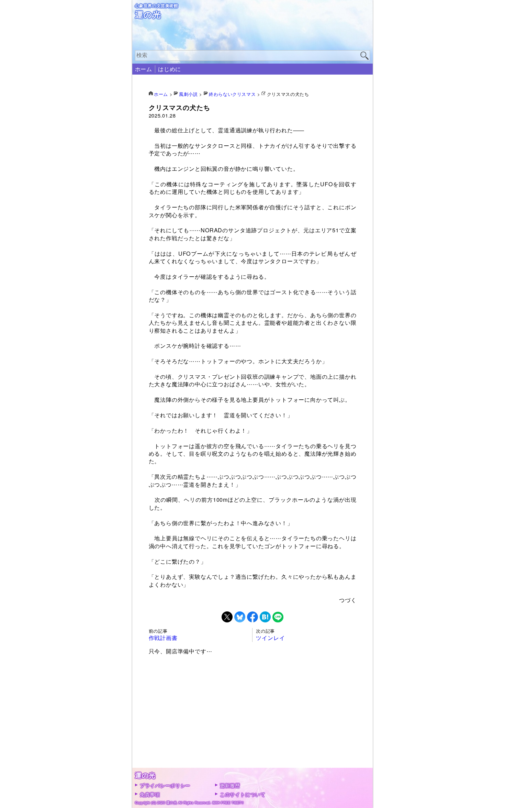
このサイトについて (242, 794)
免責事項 (150, 794)
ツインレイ (270, 638)
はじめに (169, 69)
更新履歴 (230, 785)
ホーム (143, 69)
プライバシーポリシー (165, 785)
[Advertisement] (252, 720)
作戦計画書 (163, 638)
